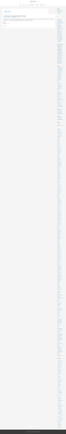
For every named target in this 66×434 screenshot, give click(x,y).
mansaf (59, 395)
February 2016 (59, 223)
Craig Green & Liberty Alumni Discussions (59, 76)
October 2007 (59, 249)
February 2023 (59, 147)
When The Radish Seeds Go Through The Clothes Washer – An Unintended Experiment (60, 39)
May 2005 (58, 271)
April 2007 (58, 253)
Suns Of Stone (59, 102)
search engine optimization (60, 413)
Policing (58, 332)
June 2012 (58, 241)
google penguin (60, 381)
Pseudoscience (59, 336)
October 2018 (59, 204)
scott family (60, 410)
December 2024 (59, 132)
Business (58, 296)
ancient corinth (60, 360)
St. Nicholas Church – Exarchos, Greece (59, 58)
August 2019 (59, 192)
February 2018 (59, 211)
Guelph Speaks (59, 86)
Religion (58, 340)
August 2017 (59, 219)
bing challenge (59, 367)
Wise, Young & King (60, 113)
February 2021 (59, 173)
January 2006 (59, 267)
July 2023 (58, 140)
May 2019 (58, 196)
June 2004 (58, 283)
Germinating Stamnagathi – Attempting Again (59, 26)
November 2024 (59, 133)
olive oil (59, 403)
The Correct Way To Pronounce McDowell (60, 54)
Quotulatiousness (59, 98)
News (58, 327)
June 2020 (58, 181)
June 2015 (58, 227)
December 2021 (59, 162)
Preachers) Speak (59, 335)
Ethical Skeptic (59, 79)
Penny (58, 97)
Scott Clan (58, 346)
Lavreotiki (58, 315)
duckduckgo (59, 373)
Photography (59, 331)
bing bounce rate (60, 365)
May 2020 (58, 182)
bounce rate (59, 371)
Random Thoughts (59, 338)
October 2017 (59, 216)
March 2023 (59, 145)
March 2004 (59, 287)
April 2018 (58, 208)
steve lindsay (59, 421)
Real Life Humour (59, 339)
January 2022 (59, 160)
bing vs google (59, 370)
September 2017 (59, 218)
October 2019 (59, 189)
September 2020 (59, 177)
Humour (58, 311)
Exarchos (58, 301)
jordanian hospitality (60, 392)
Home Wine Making (60, 119)
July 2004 (58, 282)
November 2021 (59, 163)
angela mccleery (60, 362)
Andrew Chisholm (59, 69)
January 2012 (59, 248)
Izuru (58, 90)
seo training (59, 416)
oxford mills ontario (60, 405)
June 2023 (58, 141)
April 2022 (58, 156)
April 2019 (58, 197)
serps (58, 418)
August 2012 (59, 238)
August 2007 (59, 252)
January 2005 (59, 274)
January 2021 (59, 174)
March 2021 (58, 171)
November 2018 (59, 203)
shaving (61, 418)
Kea (57, 313)
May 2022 (58, 155)
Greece (58, 307)
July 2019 (58, 193)
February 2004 (59, 289)
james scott (59, 389)
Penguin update (60, 406)
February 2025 (59, 130)
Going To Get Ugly (59, 85)
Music (58, 324)
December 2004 (59, 275)
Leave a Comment (5, 17)
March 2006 (59, 264)
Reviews (58, 342)
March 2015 (58, 229)
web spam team (59, 427)
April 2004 (58, 286)
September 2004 (59, 279)
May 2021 (58, 170)
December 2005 (59, 268)
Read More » (5, 26)
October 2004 (59, 278)
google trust (59, 384)
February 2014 (59, 234)
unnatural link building (60, 425)
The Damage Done (59, 105)
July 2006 (58, 260)
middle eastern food (60, 400)
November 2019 (59, 188)
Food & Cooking (59, 303)
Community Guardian (60, 297)
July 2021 (58, 167)
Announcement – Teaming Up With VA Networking (14, 16)
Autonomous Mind (59, 70)
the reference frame (60, 106)
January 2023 (59, 148)
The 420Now (59, 103)
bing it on (59, 368)
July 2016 (58, 222)
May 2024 (58, 137)
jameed (58, 387)
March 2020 (59, 185)
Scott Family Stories (60, 10)
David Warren (59, 78)
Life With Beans (59, 323)
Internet (58, 312)
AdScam (58, 293)
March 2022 (59, 158)
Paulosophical (59, 95)
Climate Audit (59, 73)
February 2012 (59, 246)
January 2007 (59, 256)
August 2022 (59, 152)
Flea (57, 81)
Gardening (58, 304)
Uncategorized (59, 355)
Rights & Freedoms (60, 343)
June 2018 (58, 207)
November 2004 (59, 276)
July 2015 (58, 226)
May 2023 (58, 143)
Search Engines (59, 350)
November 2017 (59, 215)
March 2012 (58, 245)
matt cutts (59, 397)
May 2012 (58, 242)
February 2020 (59, 186)
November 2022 (59, 151)
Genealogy (58, 305)
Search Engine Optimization (13, 17)
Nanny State (59, 325)
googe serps (59, 376)
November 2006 (59, 257)
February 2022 (59, 159)
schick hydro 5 (59, 408)
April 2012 (58, 244)
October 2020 (59, 175)
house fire (59, 386)
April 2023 (58, 144)
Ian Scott (33, 1)
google (59, 378)
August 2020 (59, 178)
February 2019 (59, 200)
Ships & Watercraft (60, 351)
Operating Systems (60, 328)
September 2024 (59, 136)
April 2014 (58, 233)
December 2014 (59, 230)
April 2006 (58, 263)
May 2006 (58, 261)
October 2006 (59, 259)
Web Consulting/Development (60, 125)
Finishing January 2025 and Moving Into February (60, 22)
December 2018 (59, 201)
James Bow (58, 91)
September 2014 (59, 231)
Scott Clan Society (59, 112)
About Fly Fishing (59, 118)
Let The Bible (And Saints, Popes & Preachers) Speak (59, 320)
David (58, 300)
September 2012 (59, 237)
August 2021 (59, 166)
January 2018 (59, 212)
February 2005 (59, 272)
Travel (58, 354)
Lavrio (58, 316)
